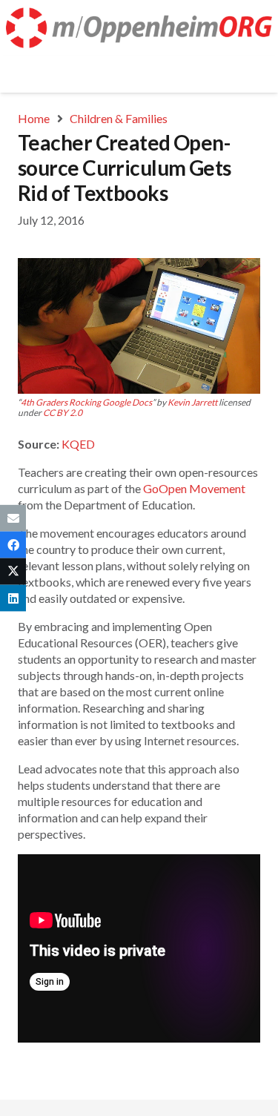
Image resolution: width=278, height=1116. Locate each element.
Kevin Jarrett (192, 402)
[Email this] (13, 517)
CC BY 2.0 (62, 412)
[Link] (139, 27)
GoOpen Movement (194, 488)
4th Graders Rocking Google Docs (86, 402)
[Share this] (13, 544)
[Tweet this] (13, 571)
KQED (78, 444)
